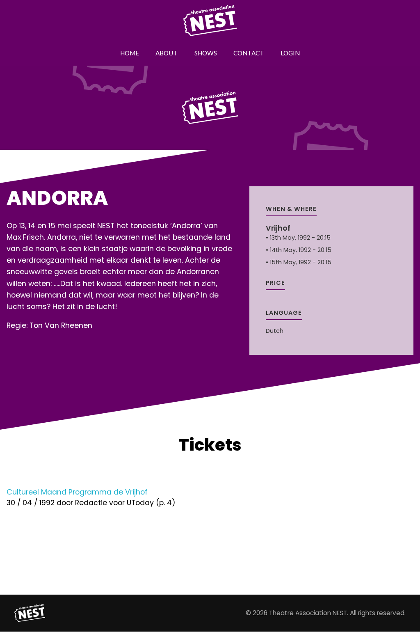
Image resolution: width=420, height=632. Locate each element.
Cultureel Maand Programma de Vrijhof (77, 492)
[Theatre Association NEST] (29, 613)
